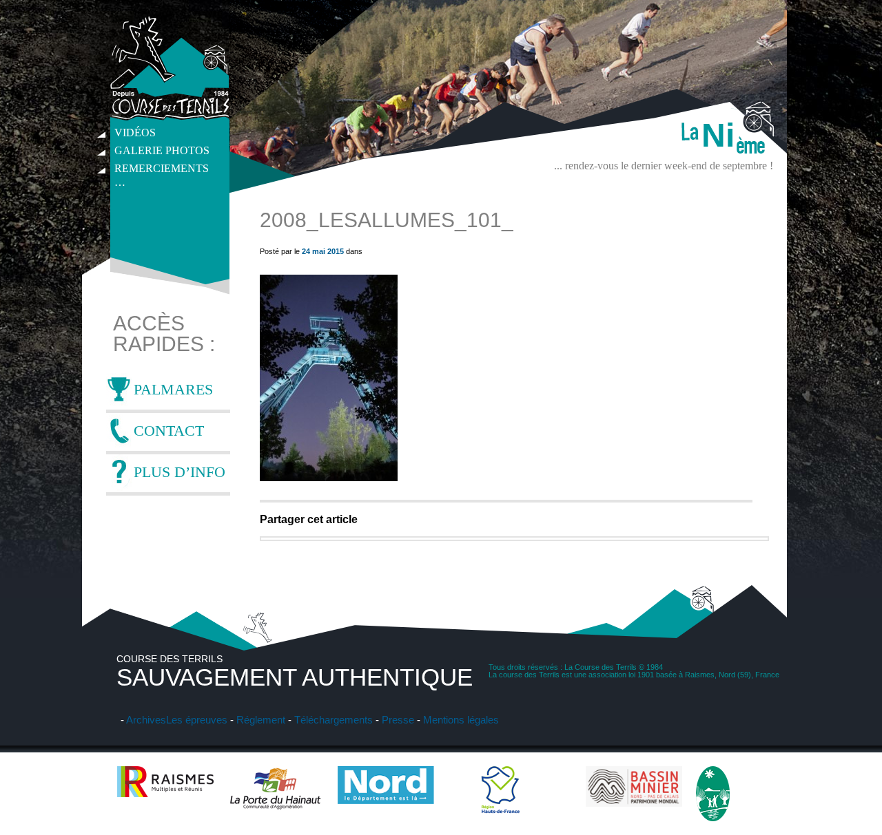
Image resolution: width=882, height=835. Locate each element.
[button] (329, 378)
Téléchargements (333, 720)
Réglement (260, 720)
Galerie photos (161, 150)
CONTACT (169, 430)
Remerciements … (161, 170)
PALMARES (173, 389)
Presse (398, 720)
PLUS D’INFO (179, 471)
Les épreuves (196, 720)
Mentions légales (461, 720)
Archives (146, 720)
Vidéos (135, 132)
